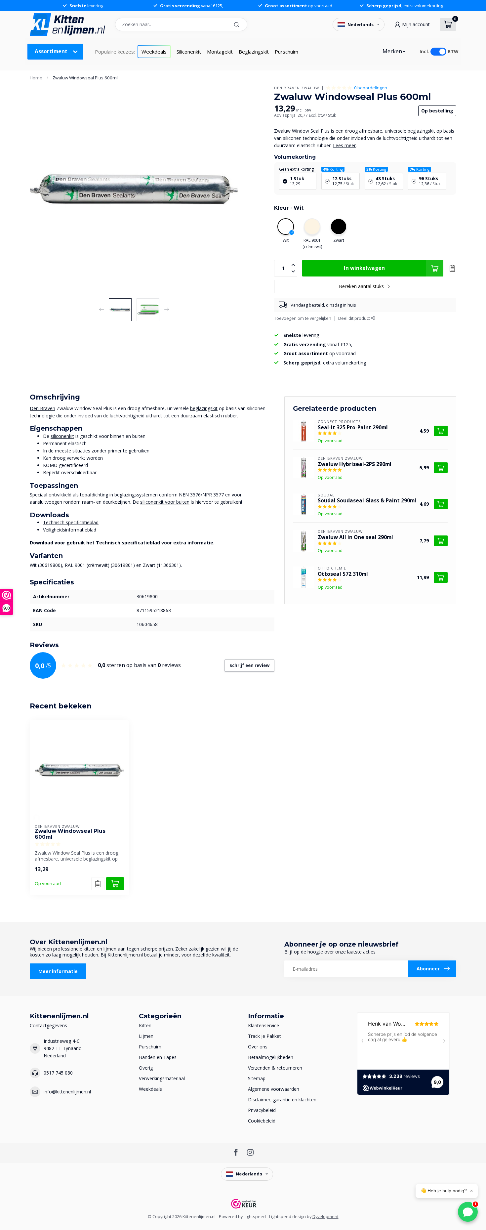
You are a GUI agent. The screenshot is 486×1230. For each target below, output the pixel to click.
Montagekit (220, 51)
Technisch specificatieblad (71, 522)
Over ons (257, 1046)
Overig (146, 1068)
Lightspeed (255, 1216)
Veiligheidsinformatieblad (69, 530)
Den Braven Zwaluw (296, 88)
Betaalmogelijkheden (270, 1057)
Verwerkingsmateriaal (162, 1078)
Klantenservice (263, 1025)
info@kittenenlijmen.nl (67, 1091)
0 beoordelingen (370, 88)
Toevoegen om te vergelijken (302, 318)
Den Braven (42, 408)
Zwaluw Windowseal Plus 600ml (85, 78)
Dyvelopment (325, 1216)
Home (36, 78)
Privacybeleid (262, 1110)
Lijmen (146, 1036)
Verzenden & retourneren (275, 1068)
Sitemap (256, 1078)
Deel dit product (354, 318)
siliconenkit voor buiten (164, 502)
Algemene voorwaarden (273, 1089)
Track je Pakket (264, 1036)
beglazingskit (204, 408)
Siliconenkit (189, 51)
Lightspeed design (287, 1216)
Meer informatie (58, 971)
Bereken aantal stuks (361, 286)
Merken (392, 51)
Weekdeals (154, 51)
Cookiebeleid (261, 1121)
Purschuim (286, 51)
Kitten (145, 1025)
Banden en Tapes (158, 1057)
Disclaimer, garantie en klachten (282, 1099)
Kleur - (289, 208)
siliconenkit (62, 436)
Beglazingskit (254, 51)
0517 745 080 (58, 1073)
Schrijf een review (249, 665)
